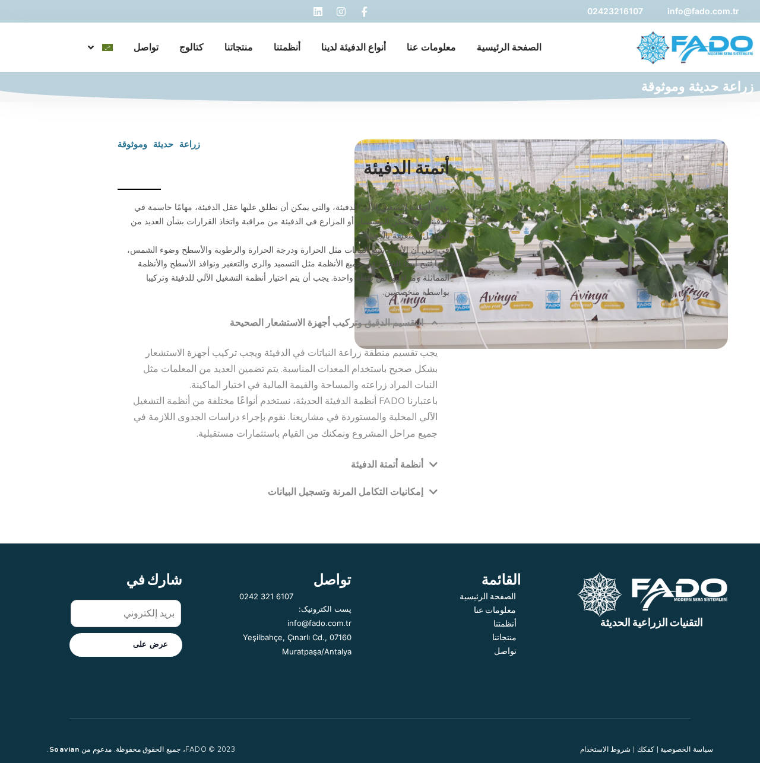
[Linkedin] (318, 11)
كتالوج (191, 47)
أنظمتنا (287, 47)
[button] (283, 322)
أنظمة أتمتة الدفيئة (387, 464)
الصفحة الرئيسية (509, 47)
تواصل (146, 47)
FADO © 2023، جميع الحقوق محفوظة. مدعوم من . (141, 749)
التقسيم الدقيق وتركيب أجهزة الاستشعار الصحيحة (326, 322)
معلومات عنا (431, 47)
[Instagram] (341, 11)
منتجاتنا (238, 47)
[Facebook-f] (364, 11)
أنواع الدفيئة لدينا (353, 47)
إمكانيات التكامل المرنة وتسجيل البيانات (345, 491)
